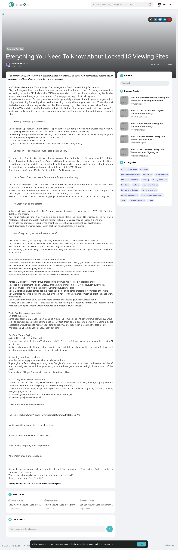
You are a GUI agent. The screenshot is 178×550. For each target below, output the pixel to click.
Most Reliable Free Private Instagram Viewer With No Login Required (149, 99)
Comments (154, 64)
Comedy (144, 169)
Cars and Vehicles (15, 49)
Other (150, 200)
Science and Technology (151, 195)
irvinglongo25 (139, 129)
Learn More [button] (108, 544)
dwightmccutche (140, 155)
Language (171, 545)
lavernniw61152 (140, 116)
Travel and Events (137, 200)
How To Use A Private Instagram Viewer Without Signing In (147, 151)
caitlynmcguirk (139, 142)
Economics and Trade (130, 174)
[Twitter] (160, 19)
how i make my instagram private (30, 240)
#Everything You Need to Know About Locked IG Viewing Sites (35, 483)
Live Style (125, 185)
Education (147, 174)
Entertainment (161, 174)
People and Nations (129, 190)
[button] (122, 4)
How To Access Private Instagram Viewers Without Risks (147, 138)
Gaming (145, 180)
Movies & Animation (129, 180)
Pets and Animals (149, 190)
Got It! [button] (141, 544)
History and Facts (159, 180)
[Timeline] (151, 19)
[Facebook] (156, 19)
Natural (136, 185)
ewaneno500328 (20, 63)
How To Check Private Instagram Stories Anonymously (147, 112)
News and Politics (150, 185)
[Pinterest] (169, 19)
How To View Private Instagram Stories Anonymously (146, 125)
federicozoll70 (139, 103)
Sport (123, 200)
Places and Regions (129, 195)
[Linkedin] (165, 19)
